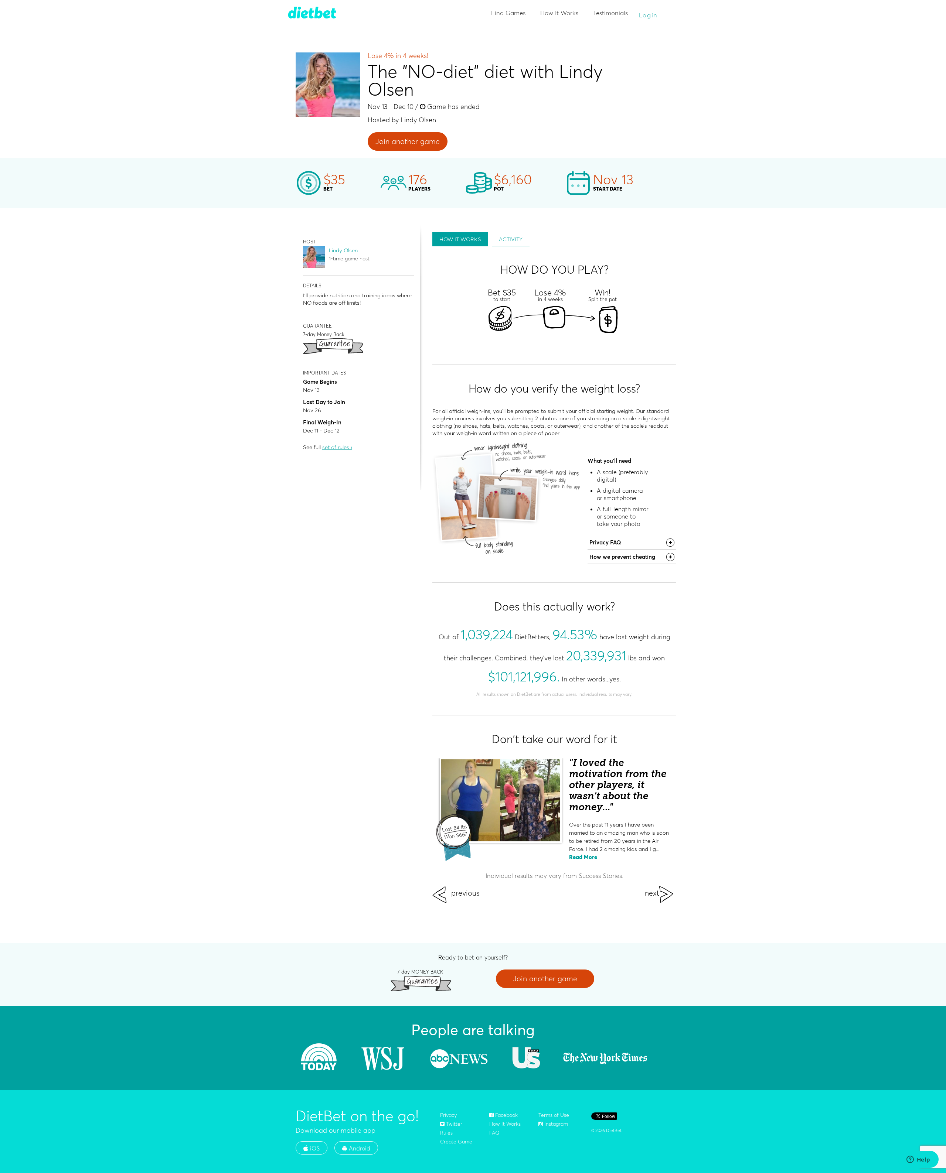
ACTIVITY (511, 239)
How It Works (559, 13)
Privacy (448, 1115)
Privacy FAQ (605, 542)
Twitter (453, 1124)
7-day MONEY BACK (420, 971)
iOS (314, 1148)
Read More (583, 857)
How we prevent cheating (622, 556)
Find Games (508, 13)
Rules (446, 1132)
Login (648, 15)
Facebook (506, 1115)
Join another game (407, 141)
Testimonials (610, 13)
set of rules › (337, 447)
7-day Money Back (323, 334)
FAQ (494, 1132)
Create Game (456, 1141)
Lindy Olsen (343, 250)
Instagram (555, 1124)
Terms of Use (553, 1115)
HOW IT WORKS (460, 239)
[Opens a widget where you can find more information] (918, 1160)
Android (358, 1148)
